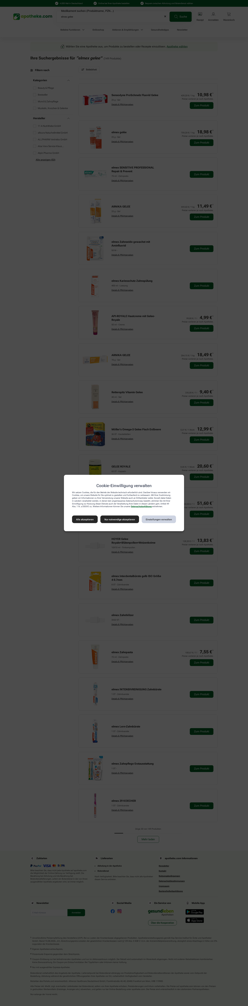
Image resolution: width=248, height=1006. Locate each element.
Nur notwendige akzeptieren (119, 519)
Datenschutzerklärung (141, 506)
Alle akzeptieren (85, 519)
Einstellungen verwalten (159, 519)
